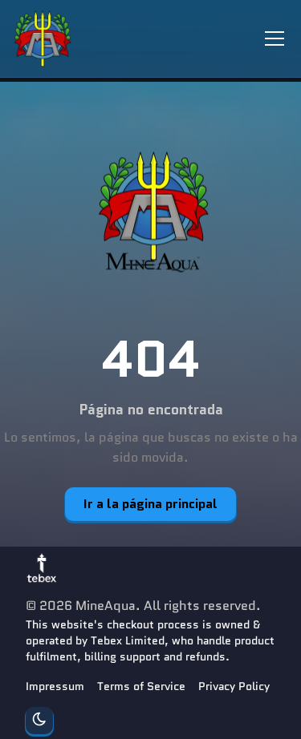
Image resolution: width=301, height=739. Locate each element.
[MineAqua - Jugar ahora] (151, 214)
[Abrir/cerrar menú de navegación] (274, 38)
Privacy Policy (234, 686)
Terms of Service (141, 686)
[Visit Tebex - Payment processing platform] (42, 567)
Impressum (55, 686)
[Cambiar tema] (39, 720)
